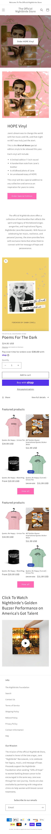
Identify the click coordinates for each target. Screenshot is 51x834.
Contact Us (10, 699)
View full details (39, 397)
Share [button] (7, 397)
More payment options (25, 389)
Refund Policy (11, 718)
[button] (3, 10)
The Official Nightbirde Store (22, 829)
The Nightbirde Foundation (17, 687)
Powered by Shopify (36, 829)
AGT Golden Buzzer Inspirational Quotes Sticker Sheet (36, 442)
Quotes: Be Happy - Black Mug (13, 478)
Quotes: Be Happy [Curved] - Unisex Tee (36, 479)
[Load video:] (25, 643)
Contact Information (14, 730)
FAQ (7, 736)
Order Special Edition (22, 196)
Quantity (5, 360)
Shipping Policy (12, 711)
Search (8, 693)
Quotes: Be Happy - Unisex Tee (13, 440)
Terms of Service (12, 705)
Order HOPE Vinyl (25, 41)
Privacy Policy (11, 724)
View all (25, 491)
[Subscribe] (42, 807)
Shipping (5, 347)
